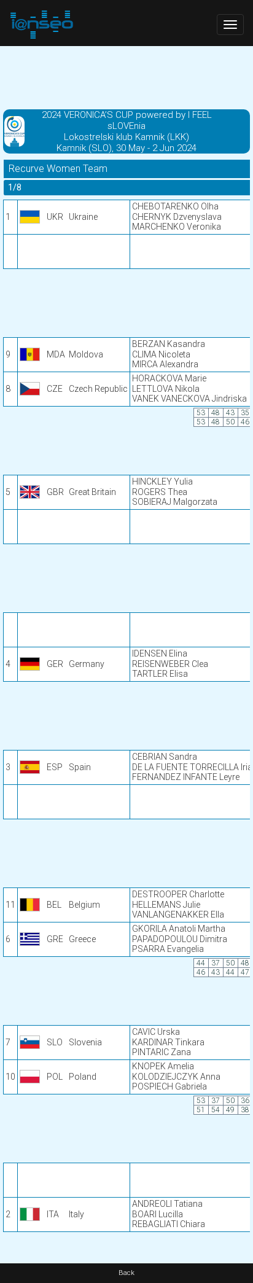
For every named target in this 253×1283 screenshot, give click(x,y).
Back (126, 1273)
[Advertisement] (126, 76)
